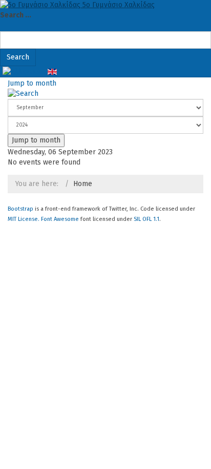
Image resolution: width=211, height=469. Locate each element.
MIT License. (23, 219)
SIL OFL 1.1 (146, 219)
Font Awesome (60, 219)
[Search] (23, 93)
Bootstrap (20, 209)
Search (18, 57)
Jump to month (32, 83)
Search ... (15, 15)
